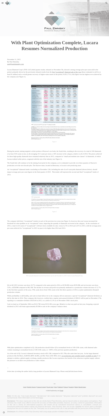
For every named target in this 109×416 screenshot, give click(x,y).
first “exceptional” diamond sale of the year (66, 72)
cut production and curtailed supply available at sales (79, 356)
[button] (2, 3)
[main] (54, 45)
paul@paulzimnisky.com (15, 64)
